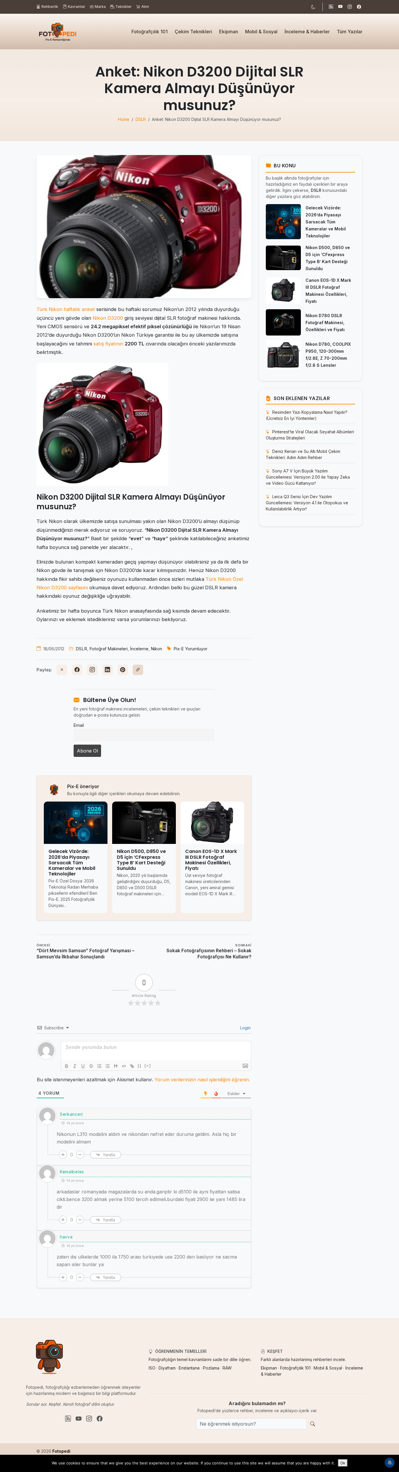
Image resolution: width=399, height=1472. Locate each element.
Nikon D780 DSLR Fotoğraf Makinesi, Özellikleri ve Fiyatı (325, 322)
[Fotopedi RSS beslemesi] (330, 7)
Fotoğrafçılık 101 (149, 31)
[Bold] (67, 1066)
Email (79, 725)
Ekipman (228, 31)
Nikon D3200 (108, 318)
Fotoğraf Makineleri (108, 648)
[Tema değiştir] (313, 6)
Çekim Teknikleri (193, 31)
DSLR (81, 648)
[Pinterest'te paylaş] (122, 670)
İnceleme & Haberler (307, 31)
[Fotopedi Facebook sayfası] (358, 7)
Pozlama (211, 1367)
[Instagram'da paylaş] (92, 670)
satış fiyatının (108, 344)
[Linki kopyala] (138, 670)
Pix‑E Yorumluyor (190, 648)
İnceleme (139, 648)
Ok (342, 1463)
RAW (227, 1367)
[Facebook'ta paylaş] (77, 670)
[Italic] (75, 1066)
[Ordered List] (99, 1066)
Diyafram (167, 1367)
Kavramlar (76, 6)
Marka (100, 6)
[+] (148, 1065)
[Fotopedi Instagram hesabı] (349, 7)
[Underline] (83, 1066)
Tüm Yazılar (349, 31)
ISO (152, 1367)
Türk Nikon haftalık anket (66, 309)
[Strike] (91, 1066)
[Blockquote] (116, 1066)
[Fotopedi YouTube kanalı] (340, 7)
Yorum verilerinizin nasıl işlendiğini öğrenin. (202, 1079)
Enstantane (189, 1367)
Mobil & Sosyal (261, 31)
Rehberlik (49, 6)
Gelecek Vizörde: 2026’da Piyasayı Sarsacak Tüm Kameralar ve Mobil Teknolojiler (326, 221)
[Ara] (312, 1423)
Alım (145, 6)
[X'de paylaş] (62, 670)
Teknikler (123, 6)
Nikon (156, 648)
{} (140, 1065)
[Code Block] (124, 1066)
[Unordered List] (107, 1066)
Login (245, 1027)
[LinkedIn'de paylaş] (107, 670)
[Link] (132, 1066)
